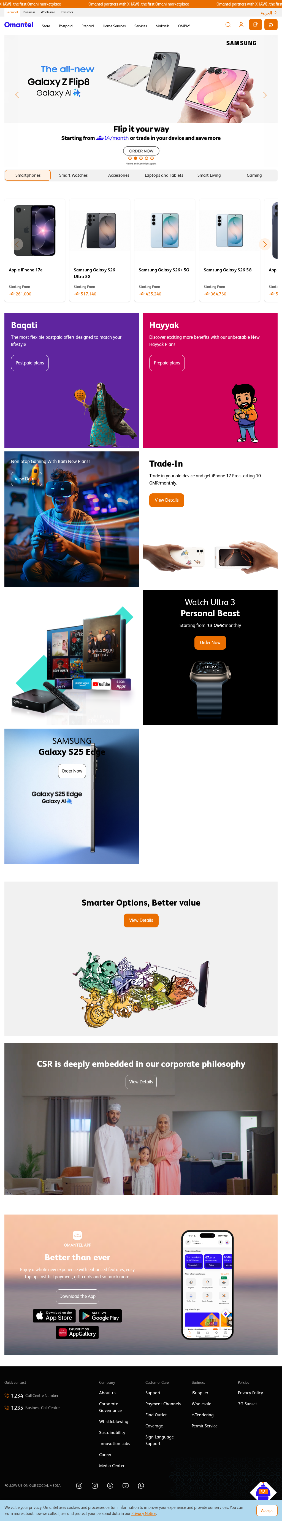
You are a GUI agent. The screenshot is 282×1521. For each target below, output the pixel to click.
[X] (110, 1485)
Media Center (111, 1465)
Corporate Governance (110, 1407)
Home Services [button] (114, 26)
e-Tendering (203, 1414)
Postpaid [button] (66, 26)
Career (105, 1454)
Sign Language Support (159, 1440)
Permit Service (205, 1426)
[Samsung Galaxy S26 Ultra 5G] (99, 250)
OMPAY (184, 26)
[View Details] (210, 519)
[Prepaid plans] (210, 380)
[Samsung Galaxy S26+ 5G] (164, 250)
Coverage (154, 1426)
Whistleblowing (113, 1421)
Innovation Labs (114, 1443)
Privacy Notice (143, 1513)
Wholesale (48, 12)
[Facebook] (79, 1485)
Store (46, 26)
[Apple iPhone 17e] (34, 250)
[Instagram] (94, 1485)
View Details (27, 479)
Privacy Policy (250, 1392)
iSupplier (200, 1392)
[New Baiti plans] (71, 519)
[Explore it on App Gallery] (77, 1332)
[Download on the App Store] (54, 1315)
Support (153, 1392)
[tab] (28, 175)
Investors (67, 12)
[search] (228, 24)
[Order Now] (210, 657)
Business (29, 12)
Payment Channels (163, 1403)
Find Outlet (156, 1414)
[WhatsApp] (141, 1485)
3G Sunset (247, 1403)
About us (107, 1392)
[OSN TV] (71, 657)
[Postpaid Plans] (71, 380)
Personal (12, 12)
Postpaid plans (30, 363)
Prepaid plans (167, 363)
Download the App (77, 1296)
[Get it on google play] (100, 1315)
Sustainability (112, 1432)
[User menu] (241, 24)
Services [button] (140, 26)
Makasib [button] (162, 26)
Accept (267, 1510)
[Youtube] (125, 1485)
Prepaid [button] (88, 26)
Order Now (210, 642)
